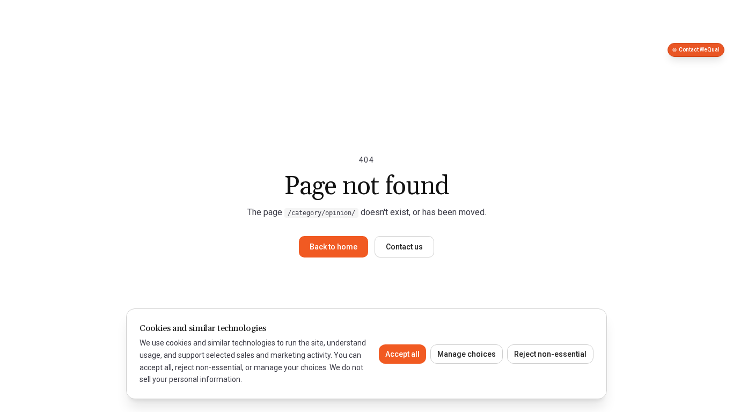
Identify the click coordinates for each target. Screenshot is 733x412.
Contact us (404, 246)
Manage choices (466, 354)
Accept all (402, 354)
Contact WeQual (699, 50)
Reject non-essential (550, 354)
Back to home (333, 246)
